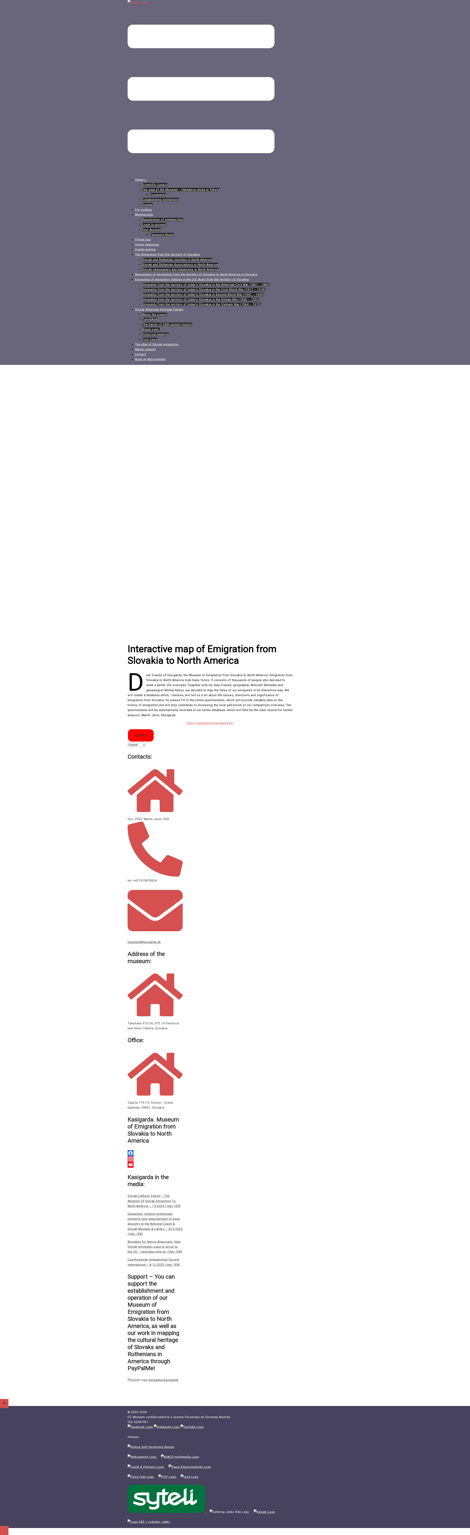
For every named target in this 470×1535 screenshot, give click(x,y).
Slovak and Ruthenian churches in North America (177, 259)
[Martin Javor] (138, 2)
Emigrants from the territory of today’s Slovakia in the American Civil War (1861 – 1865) (206, 284)
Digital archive (145, 249)
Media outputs (145, 349)
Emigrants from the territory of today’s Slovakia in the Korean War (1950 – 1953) (200, 299)
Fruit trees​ (150, 339)
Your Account (151, 229)
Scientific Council (155, 184)
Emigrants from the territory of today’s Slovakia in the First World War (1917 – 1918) (203, 289)
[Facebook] (155, 1153)
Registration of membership (162, 219)
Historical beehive (155, 334)
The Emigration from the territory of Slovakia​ (167, 254)
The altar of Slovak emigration (157, 344)
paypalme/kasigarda (163, 1380)
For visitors (143, 209)
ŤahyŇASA (150, 319)
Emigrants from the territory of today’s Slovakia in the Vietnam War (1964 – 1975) (201, 304)
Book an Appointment (150, 359)
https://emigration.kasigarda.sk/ (210, 723)
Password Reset (162, 234)
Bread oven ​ (151, 329)
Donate (147, 204)
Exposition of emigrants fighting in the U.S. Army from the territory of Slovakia (192, 279)
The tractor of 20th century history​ (167, 324)
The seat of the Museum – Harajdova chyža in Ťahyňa (181, 189)
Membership (144, 214)
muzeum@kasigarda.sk (144, 942)
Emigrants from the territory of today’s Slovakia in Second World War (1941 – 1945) (203, 294)
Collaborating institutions (160, 199)
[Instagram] (155, 1159)
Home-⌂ (141, 180)
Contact (140, 354)
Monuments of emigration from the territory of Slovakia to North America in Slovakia (196, 274)
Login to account (154, 224)
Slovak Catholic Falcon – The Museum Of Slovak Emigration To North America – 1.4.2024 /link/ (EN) (154, 1201)
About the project (154, 314)
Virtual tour (143, 239)
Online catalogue (147, 244)
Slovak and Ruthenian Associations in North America (180, 264)
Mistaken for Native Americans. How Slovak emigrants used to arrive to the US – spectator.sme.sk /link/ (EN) (155, 1246)
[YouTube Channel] (155, 1165)
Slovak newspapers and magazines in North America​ (180, 269)
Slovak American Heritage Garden (159, 309)
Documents (158, 194)
